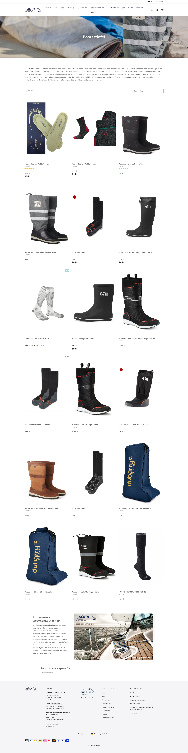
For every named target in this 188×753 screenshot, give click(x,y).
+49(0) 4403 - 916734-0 (56, 706)
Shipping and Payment (137, 700)
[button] (29, 169)
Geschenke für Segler (116, 8)
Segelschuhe (81, 8)
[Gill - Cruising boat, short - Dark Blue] (75, 349)
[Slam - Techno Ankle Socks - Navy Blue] (75, 174)
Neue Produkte (51, 8)
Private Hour (106, 700)
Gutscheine (106, 710)
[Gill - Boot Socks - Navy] (75, 262)
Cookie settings (135, 713)
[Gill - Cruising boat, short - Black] (73, 349)
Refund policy (135, 696)
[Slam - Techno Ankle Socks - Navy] (28, 176)
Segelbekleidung (67, 8)
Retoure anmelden (108, 707)
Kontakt (94, 12)
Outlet (130, 8)
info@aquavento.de (57, 704)
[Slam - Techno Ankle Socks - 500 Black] (26, 176)
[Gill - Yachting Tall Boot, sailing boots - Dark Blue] (122, 262)
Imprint (132, 693)
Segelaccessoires (97, 8)
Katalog (104, 714)
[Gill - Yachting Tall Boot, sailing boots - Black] (120, 262)
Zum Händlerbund (87, 698)
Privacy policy (135, 703)
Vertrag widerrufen (108, 717)
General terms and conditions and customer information (141, 708)
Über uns (139, 8)
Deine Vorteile (106, 703)
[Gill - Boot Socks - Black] (73, 262)
